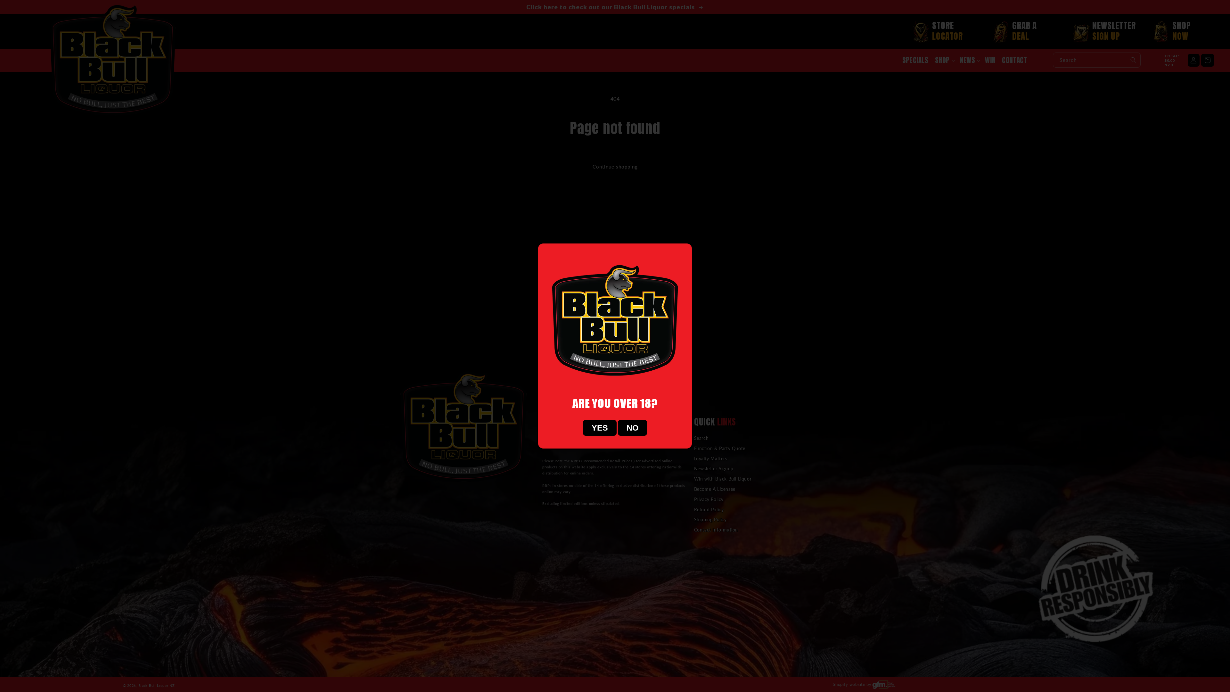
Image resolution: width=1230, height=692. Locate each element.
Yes (600, 427)
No (632, 427)
